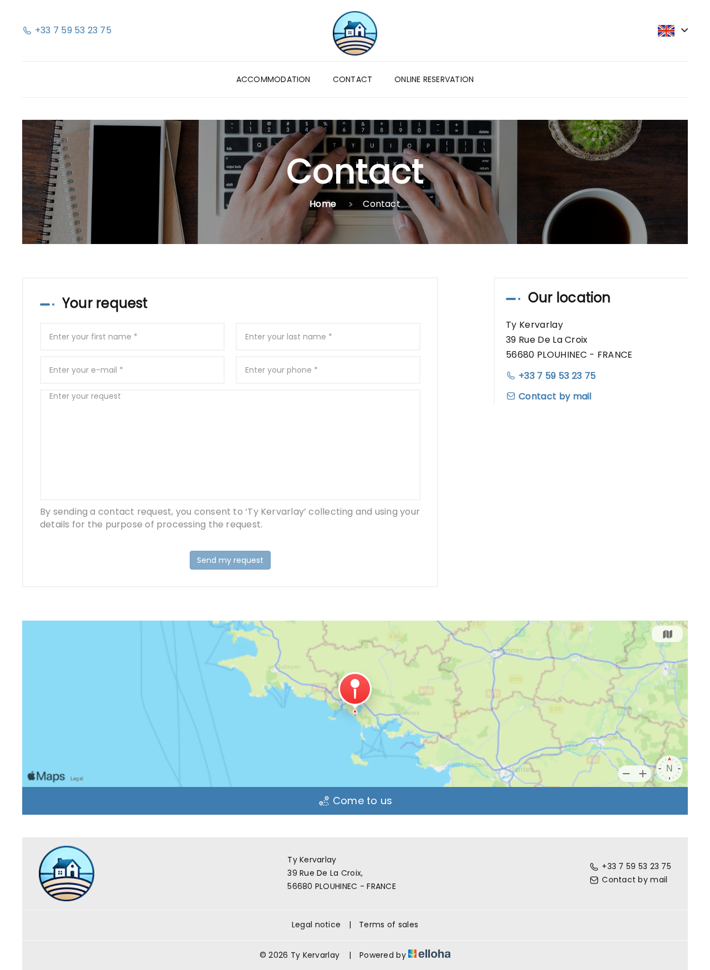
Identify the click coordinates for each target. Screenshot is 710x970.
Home (323, 203)
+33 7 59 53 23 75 (636, 866)
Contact (353, 79)
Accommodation (273, 79)
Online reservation (434, 79)
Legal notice (316, 924)
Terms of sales (388, 924)
